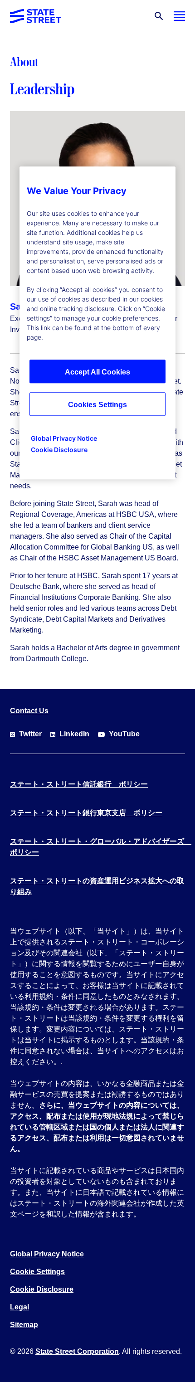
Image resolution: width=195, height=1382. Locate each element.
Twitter (30, 734)
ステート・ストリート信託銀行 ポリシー (79, 784)
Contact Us (29, 711)
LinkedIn (74, 734)
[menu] (179, 16)
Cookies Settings (97, 405)
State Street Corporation (77, 1351)
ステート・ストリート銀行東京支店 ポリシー (86, 813)
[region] (98, 322)
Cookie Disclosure (41, 1289)
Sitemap (24, 1324)
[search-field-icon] (159, 16)
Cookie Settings (37, 1271)
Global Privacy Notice (47, 1254)
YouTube (124, 734)
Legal (19, 1307)
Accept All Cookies (97, 372)
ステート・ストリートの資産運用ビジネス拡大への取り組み (97, 886)
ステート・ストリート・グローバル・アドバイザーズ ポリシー (97, 846)
